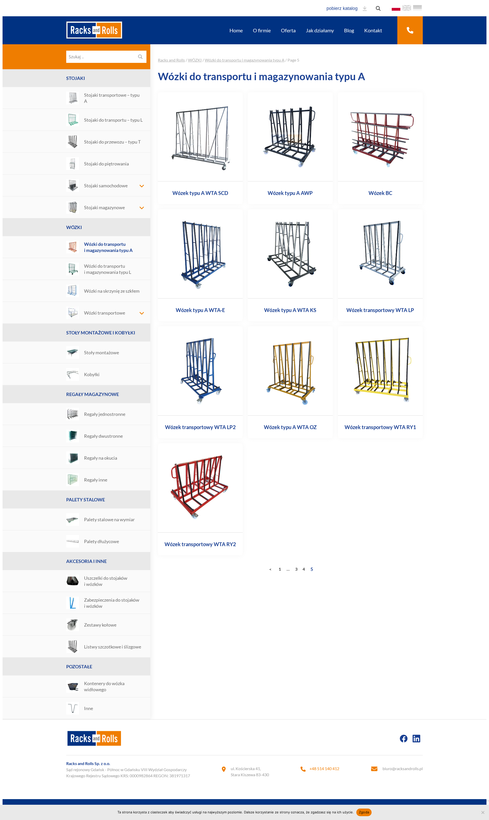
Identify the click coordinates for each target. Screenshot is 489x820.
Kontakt (373, 30)
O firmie (262, 30)
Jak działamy (320, 30)
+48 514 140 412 (324, 768)
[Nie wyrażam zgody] (482, 812)
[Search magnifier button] (140, 56)
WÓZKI (74, 227)
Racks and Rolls (171, 60)
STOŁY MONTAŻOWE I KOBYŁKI (100, 332)
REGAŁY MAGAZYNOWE (92, 394)
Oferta (288, 30)
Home (236, 30)
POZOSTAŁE (79, 666)
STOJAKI (75, 78)
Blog (349, 30)
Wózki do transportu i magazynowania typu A (244, 60)
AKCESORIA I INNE (86, 561)
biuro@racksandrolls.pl (403, 768)
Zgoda (364, 812)
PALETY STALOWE (85, 499)
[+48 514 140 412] (410, 30)
